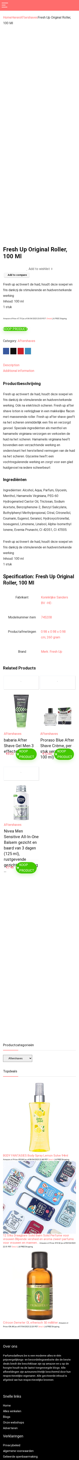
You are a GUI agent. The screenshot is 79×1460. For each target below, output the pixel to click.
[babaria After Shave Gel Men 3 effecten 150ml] (21, 711)
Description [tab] (11, 365)
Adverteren (10, 1428)
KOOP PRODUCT (15, 329)
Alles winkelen (12, 1411)
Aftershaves (29, 17)
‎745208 (46, 617)
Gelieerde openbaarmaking (20, 1456)
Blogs (6, 1416)
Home (7, 17)
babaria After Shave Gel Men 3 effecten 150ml (19, 746)
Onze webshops (13, 1422)
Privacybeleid (11, 1445)
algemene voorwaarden (18, 1451)
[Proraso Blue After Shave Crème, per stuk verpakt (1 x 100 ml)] (57, 711)
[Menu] (5, 5)
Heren (16, 17)
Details (49, 318)
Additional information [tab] (18, 371)
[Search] (73, 5)
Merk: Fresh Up (51, 652)
